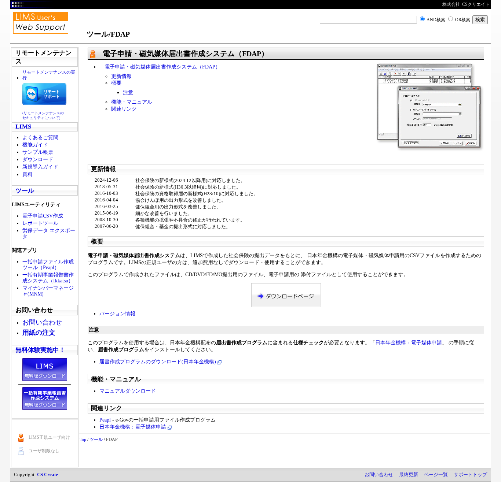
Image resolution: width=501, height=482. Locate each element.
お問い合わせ (379, 474)
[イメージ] (430, 107)
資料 (27, 174)
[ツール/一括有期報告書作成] (44, 398)
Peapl (105, 420)
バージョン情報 (117, 313)
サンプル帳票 (37, 152)
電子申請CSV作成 (42, 216)
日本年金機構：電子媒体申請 (408, 342)
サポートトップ (470, 474)
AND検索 (436, 19)
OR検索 (462, 19)
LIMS (23, 126)
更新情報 (121, 76)
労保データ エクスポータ (48, 233)
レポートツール (40, 223)
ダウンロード (37, 159)
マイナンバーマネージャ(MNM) (48, 291)
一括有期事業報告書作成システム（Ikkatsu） (48, 277)
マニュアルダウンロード (127, 391)
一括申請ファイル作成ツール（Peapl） (48, 264)
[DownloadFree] (44, 369)
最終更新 (408, 474)
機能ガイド (35, 145)
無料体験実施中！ (40, 349)
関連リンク (124, 109)
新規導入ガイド (40, 167)
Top (83, 439)
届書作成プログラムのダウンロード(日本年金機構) (158, 361)
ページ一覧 (436, 474)
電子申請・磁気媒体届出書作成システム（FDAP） (159, 67)
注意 (128, 92)
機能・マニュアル (131, 102)
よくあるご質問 (40, 137)
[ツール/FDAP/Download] (286, 295)
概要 (116, 83)
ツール (24, 190)
